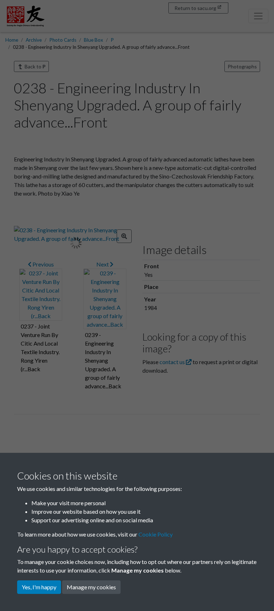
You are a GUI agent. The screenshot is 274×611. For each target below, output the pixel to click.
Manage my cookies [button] (91, 587)
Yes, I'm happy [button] (39, 587)
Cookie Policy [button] (155, 534)
